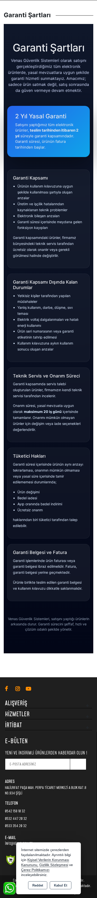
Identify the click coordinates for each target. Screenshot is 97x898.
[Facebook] (10, 689)
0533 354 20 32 (16, 826)
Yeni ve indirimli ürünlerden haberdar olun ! (46, 753)
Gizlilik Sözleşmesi (53, 865)
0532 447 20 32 (16, 818)
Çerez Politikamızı (35, 870)
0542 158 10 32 (15, 811)
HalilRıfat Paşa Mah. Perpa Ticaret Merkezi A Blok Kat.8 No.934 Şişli (45, 790)
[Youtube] (31, 689)
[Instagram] (20, 689)
